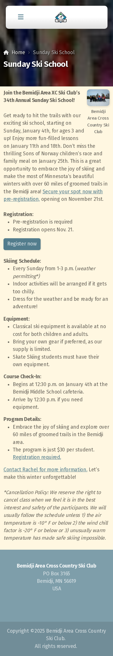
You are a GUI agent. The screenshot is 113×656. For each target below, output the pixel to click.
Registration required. (37, 457)
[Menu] (21, 17)
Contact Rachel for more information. (45, 470)
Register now (22, 244)
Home (18, 53)
